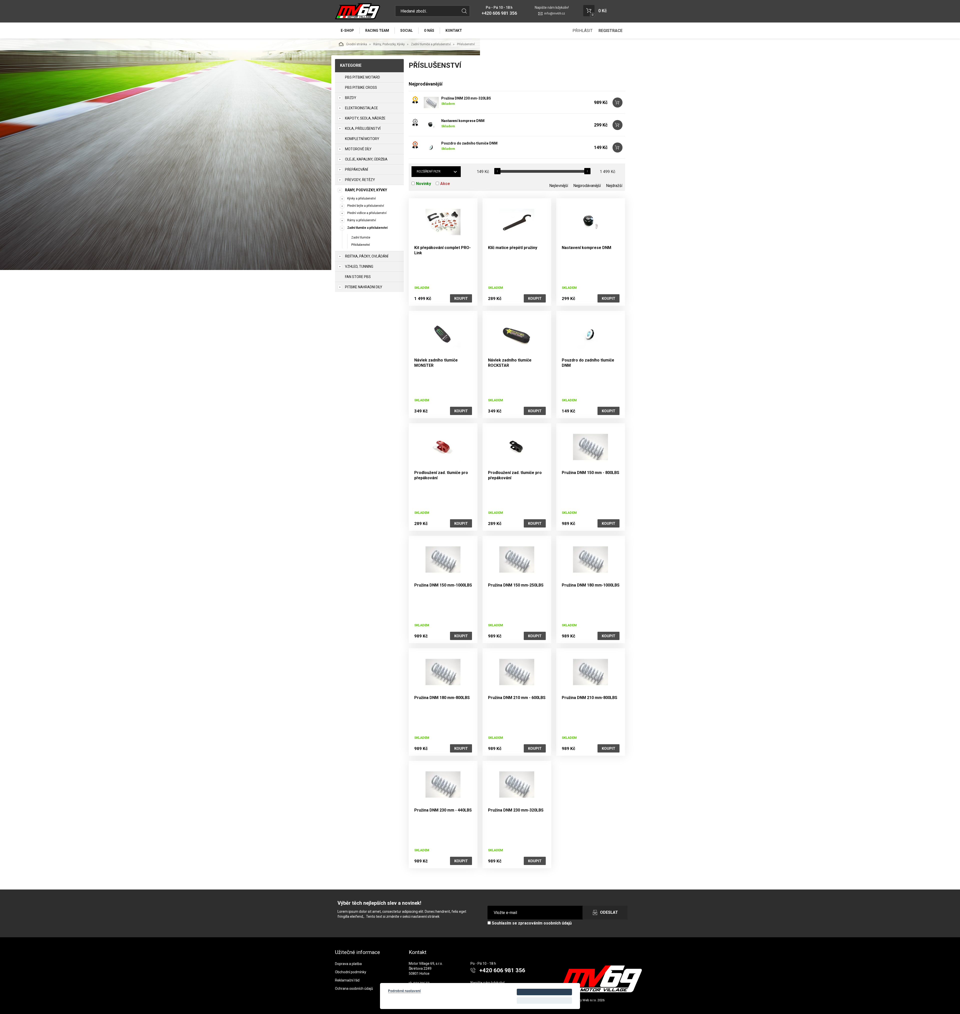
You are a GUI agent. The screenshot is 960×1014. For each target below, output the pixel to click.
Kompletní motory (362, 139)
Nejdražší (614, 185)
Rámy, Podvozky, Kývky (389, 44)
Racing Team (377, 30)
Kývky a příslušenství (361, 198)
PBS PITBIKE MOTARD (362, 77)
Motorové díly (358, 149)
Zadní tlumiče (360, 237)
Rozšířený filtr (428, 171)
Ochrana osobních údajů (354, 988)
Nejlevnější (558, 185)
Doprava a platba (348, 964)
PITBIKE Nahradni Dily (363, 287)
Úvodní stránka (356, 44)
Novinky (423, 183)
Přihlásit (582, 30)
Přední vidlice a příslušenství (366, 213)
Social (406, 30)
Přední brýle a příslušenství (365, 206)
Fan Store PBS (358, 277)
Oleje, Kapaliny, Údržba (366, 159)
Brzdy (350, 98)
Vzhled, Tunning (359, 266)
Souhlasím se (531, 923)
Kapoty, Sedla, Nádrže (365, 118)
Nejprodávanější (587, 185)
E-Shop (347, 30)
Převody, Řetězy (360, 180)
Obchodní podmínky (350, 972)
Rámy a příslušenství (361, 220)
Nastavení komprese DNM (462, 121)
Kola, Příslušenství (362, 128)
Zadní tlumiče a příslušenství (431, 44)
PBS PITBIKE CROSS (361, 88)
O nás (429, 30)
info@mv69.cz (554, 13)
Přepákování (356, 170)
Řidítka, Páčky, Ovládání (366, 256)
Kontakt (454, 30)
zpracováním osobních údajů (545, 923)
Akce (445, 183)
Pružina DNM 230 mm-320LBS (466, 98)
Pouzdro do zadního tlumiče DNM (469, 143)
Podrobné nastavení (404, 991)
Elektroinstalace (361, 108)
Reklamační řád (347, 980)
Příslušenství (360, 244)
